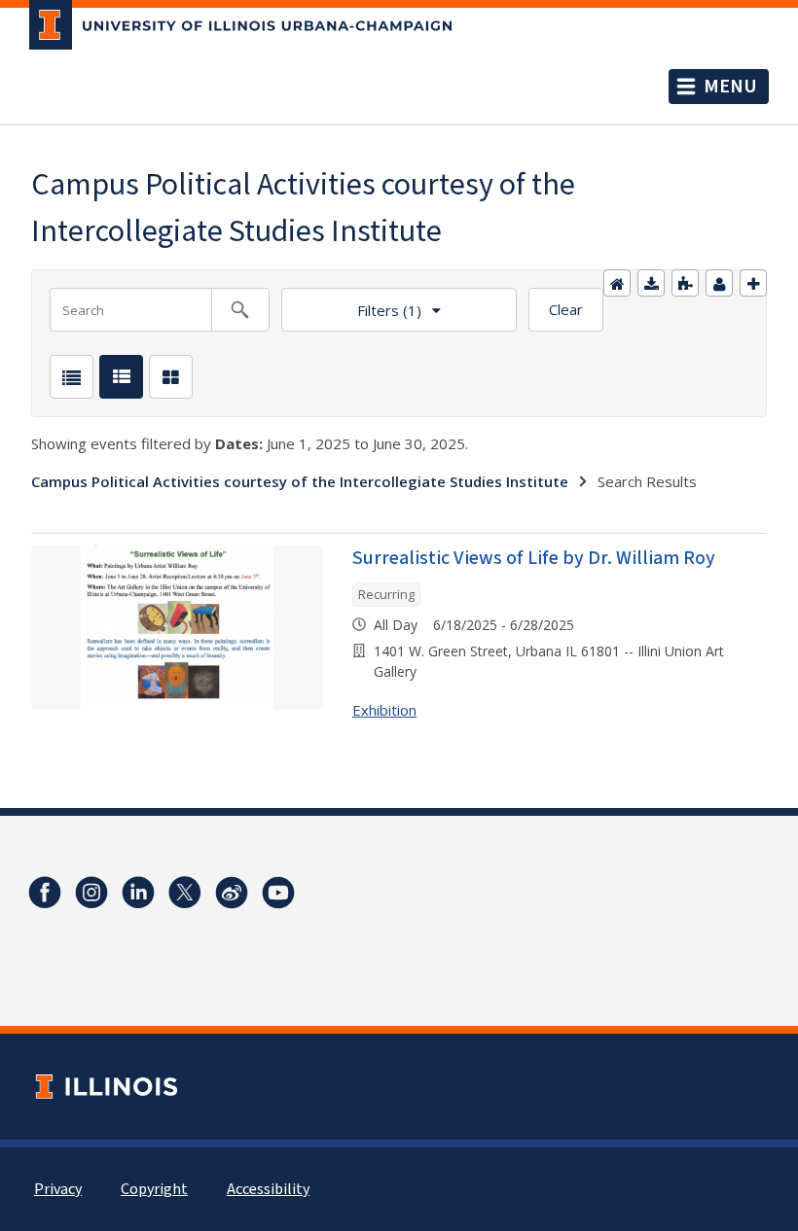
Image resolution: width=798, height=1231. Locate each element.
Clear (566, 309)
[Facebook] (44, 892)
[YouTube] (278, 892)
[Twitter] (184, 892)
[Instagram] (91, 892)
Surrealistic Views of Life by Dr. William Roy (533, 558)
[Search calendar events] (240, 310)
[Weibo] (231, 892)
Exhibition (384, 710)
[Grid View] (171, 377)
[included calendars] (685, 283)
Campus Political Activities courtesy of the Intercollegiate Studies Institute (299, 481)
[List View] (71, 377)
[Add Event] (753, 283)
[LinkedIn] (138, 892)
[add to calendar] (651, 283)
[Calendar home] (617, 283)
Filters (351, 304)
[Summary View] (121, 377)
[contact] (719, 283)
